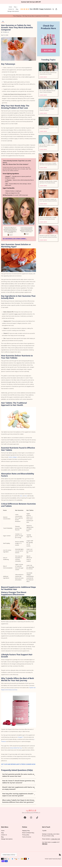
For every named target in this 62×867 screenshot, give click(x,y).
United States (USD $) (9, 855)
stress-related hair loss (16, 748)
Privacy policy (25, 834)
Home (2, 830)
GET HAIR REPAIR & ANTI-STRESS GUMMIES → (15, 238)
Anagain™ (20, 737)
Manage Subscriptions (7, 839)
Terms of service (26, 837)
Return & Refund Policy (28, 832)
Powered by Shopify (56, 858)
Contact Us (4, 834)
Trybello (50, 858)
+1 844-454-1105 (55, 839)
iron (26, 496)
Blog (2, 837)
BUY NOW (48, 50)
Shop (2, 832)
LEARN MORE (43, 77)
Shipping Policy (26, 830)
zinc (21, 496)
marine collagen (12, 457)
